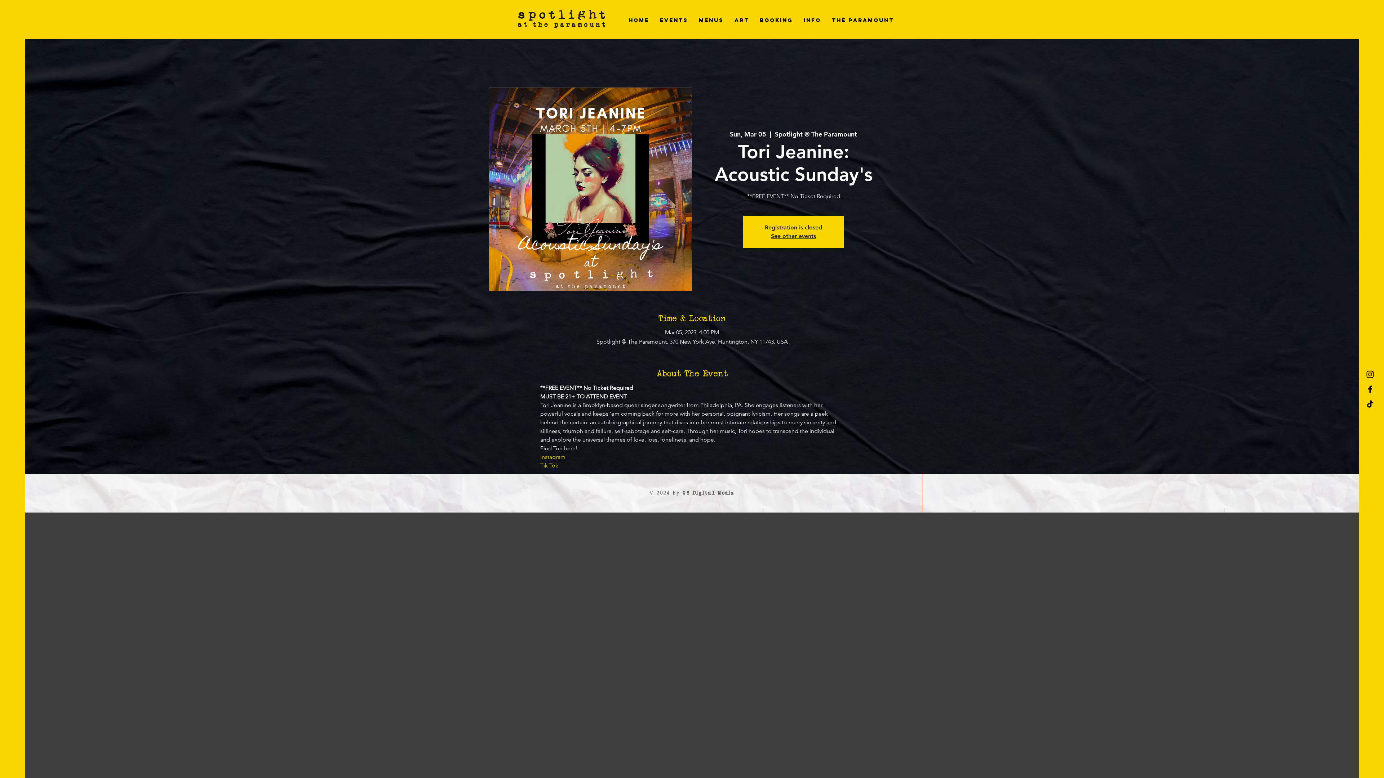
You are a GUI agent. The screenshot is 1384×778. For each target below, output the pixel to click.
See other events (793, 236)
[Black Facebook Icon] (1370, 389)
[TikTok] (1370, 404)
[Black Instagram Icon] (1370, 374)
